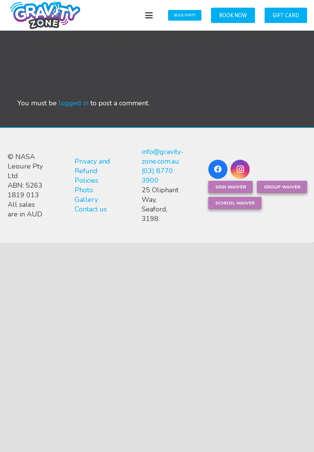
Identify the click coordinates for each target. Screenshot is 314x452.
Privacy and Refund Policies (92, 171)
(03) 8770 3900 (157, 175)
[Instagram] (240, 169)
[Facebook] (217, 169)
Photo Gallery (86, 194)
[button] (149, 15)
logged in (73, 103)
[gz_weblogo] (45, 15)
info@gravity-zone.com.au (163, 156)
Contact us (91, 209)
